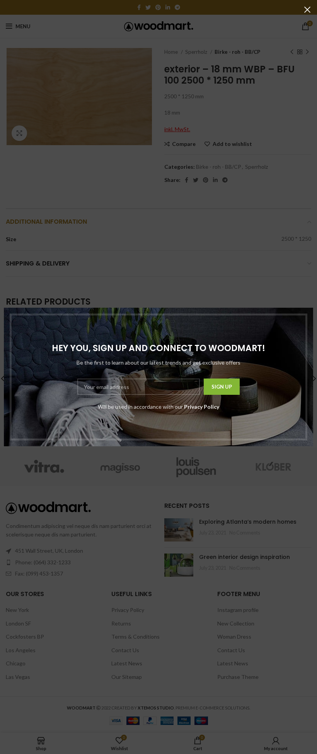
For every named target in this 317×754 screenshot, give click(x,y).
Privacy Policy (201, 406)
